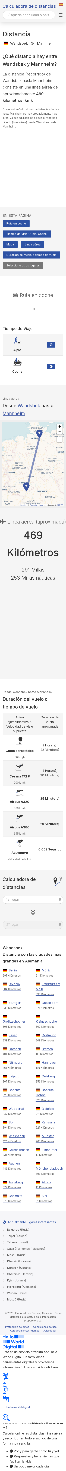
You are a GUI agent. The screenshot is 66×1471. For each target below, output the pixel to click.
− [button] (59, 432)
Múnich (47, 970)
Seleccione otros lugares (23, 265)
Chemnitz (15, 1196)
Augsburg (16, 1182)
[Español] (60, 4)
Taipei (16, 1236)
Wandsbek (29, 405)
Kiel (44, 1196)
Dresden (15, 1049)
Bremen (47, 1049)
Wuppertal (16, 1109)
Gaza (25, 1248)
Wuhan (16, 1293)
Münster (48, 1136)
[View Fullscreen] (59, 439)
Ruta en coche (16, 223)
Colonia (14, 984)
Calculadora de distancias (29, 6)
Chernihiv (19, 1274)
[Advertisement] (33, 165)
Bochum (15, 1090)
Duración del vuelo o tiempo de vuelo (31, 255)
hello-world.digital (18, 1407)
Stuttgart (15, 1003)
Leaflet (23, 505)
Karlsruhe (48, 1122)
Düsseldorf (50, 1003)
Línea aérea (32, 244)
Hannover (49, 1062)
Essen (13, 1035)
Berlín (13, 970)
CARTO (59, 505)
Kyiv (16, 1280)
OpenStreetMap (36, 505)
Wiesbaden (17, 1136)
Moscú (16, 1255)
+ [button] (59, 426)
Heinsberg (21, 1286)
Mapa (10, 244)
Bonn (12, 1122)
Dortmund (49, 1035)
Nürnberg (15, 1062)
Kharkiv (18, 1261)
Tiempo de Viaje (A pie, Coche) (27, 234)
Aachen (14, 1163)
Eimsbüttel (49, 1150)
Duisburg (48, 1076)
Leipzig (14, 1076)
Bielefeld (48, 1109)
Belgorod (17, 1229)
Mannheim (14, 413)
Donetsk (19, 1267)
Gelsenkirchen (19, 1150)
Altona (46, 1182)
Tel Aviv (17, 1242)
